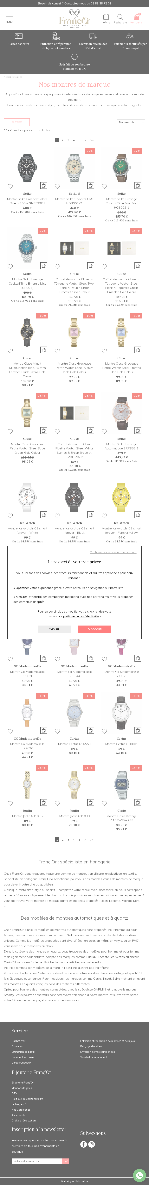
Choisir (54, 629)
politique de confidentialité (81, 616)
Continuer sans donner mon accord (113, 552)
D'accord (95, 629)
